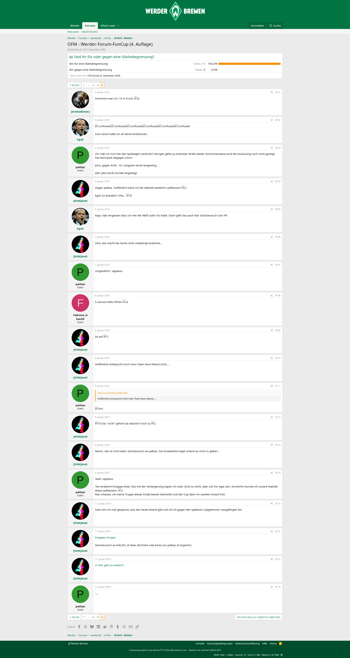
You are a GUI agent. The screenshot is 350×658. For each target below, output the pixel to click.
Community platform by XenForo (158, 650)
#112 (278, 417)
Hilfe (264, 643)
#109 (278, 330)
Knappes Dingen (105, 537)
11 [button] (199, 63)
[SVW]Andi (76, 49)
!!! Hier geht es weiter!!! (109, 565)
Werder (74, 25)
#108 (278, 295)
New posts (73, 31)
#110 (278, 358)
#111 (278, 385)
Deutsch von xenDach (205, 650)
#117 (278, 559)
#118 (278, 586)
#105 (278, 209)
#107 (278, 264)
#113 (278, 444)
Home (273, 643)
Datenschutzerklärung (247, 643)
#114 (278, 472)
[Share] (271, 92)
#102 (278, 120)
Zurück (75, 85)
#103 (278, 147)
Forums (90, 25)
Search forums (90, 31)
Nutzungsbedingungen (220, 643)
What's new (108, 25)
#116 (278, 531)
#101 (278, 92)
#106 (278, 236)
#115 (278, 503)
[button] (117, 25)
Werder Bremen (79, 643)
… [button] (89, 85)
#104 (278, 181)
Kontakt (200, 643)
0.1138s (256, 654)
